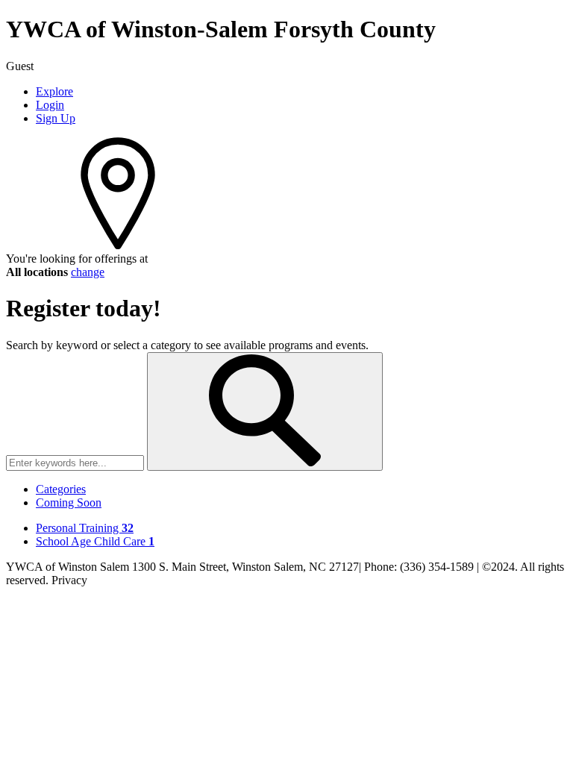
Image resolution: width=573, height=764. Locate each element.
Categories (61, 489)
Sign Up (55, 118)
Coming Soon (68, 502)
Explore (54, 91)
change (87, 272)
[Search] (265, 411)
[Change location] (118, 245)
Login (50, 104)
